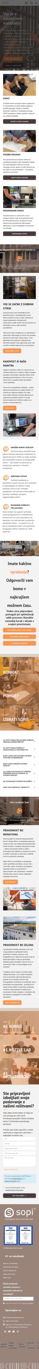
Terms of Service (10, 1181)
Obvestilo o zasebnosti (31, 1345)
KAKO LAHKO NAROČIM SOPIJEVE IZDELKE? (15, 765)
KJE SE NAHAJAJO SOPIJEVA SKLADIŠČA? (17, 781)
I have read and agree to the (15, 1188)
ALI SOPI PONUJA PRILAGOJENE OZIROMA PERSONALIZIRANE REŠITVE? (18, 741)
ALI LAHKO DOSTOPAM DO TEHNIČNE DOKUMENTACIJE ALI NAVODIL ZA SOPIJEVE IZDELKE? (17, 773)
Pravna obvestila (22, 1345)
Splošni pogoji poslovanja (13, 1345)
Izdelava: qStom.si (3, 1345)
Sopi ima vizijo (10, 882)
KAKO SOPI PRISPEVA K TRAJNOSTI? (16, 787)
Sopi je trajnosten (12, 1003)
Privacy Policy (17, 1178)
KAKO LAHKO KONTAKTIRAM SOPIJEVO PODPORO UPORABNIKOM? (17, 757)
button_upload (12, 1169)
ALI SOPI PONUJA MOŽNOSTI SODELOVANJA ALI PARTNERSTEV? (15, 749)
